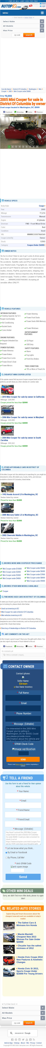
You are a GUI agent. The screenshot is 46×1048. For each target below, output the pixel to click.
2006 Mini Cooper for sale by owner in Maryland (23, 417)
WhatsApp (20, 112)
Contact (39, 1043)
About (23, 1043)
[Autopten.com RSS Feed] (34, 1039)
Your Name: (23, 791)
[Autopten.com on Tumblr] (30, 1039)
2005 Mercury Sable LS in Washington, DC (20, 515)
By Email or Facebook (17, 852)
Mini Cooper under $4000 (12, 578)
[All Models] (23, 26)
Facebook (9, 112)
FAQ (27, 1043)
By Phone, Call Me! (15, 857)
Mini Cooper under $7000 (36, 574)
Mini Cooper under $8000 (36, 578)
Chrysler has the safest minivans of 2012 (28, 946)
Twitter (29, 112)
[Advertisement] (23, 62)
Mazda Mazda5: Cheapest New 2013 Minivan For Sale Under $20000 (28, 938)
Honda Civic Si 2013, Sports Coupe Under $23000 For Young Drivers (29, 971)
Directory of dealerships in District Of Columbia (18, 628)
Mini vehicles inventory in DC (11, 615)
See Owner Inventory (24, 687)
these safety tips (21, 764)
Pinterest (40, 112)
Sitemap (16, 1043)
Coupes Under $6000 (35, 245)
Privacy (32, 1043)
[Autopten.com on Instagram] (19, 1039)
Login (43, 6)
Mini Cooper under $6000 (36, 571)
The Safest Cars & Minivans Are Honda (26, 924)
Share (44, 4)
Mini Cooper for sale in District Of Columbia (17, 612)
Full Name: (23, 693)
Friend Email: (23, 819)
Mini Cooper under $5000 (36, 568)
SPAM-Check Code (23, 744)
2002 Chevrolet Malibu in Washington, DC (20, 535)
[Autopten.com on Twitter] (23, 1039)
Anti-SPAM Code (23, 863)
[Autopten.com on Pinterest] (16, 1039)
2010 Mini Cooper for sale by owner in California (23, 397)
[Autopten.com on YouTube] (27, 1039)
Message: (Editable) (23, 724)
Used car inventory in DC (10, 608)
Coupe (41, 206)
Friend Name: (23, 810)
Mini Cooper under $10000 (12, 569)
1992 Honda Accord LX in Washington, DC (20, 494)
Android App (8, 1043)
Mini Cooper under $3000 (12, 575)
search (29, 35)
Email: (23, 703)
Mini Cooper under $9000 (36, 581)
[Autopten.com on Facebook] (12, 1039)
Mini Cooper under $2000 (12, 572)
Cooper (5, 591)
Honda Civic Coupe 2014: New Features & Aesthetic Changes (29, 959)
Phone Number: (23, 713)
